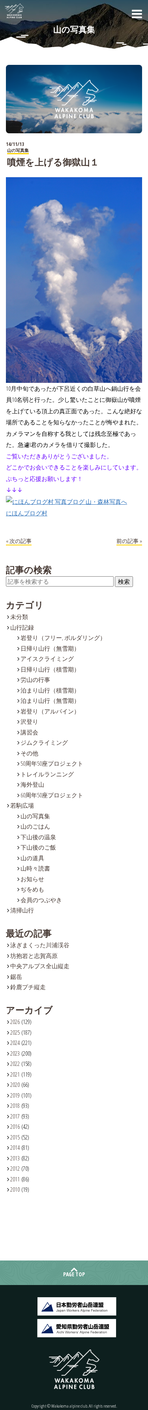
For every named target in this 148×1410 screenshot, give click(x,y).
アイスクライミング (47, 658)
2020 (15, 1084)
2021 (15, 1074)
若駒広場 (22, 805)
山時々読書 (35, 868)
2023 (15, 1053)
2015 (15, 1137)
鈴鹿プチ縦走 (28, 987)
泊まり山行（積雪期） (50, 690)
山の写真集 (35, 816)
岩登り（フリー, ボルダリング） (63, 638)
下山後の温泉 (38, 837)
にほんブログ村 (26, 513)
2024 (15, 1043)
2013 (15, 1158)
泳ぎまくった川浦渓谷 (39, 945)
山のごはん (35, 826)
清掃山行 (22, 910)
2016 (15, 1126)
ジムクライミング (44, 742)
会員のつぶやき (41, 900)
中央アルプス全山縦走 (39, 966)
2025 (15, 1032)
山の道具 (32, 858)
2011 (15, 1179)
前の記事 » (129, 541)
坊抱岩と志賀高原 (34, 956)
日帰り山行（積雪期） (50, 669)
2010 (15, 1189)
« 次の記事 (19, 541)
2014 (15, 1147)
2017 (15, 1116)
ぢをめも (32, 889)
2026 (15, 1022)
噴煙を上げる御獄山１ (53, 162)
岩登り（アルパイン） (50, 711)
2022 (15, 1063)
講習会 (29, 732)
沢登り (29, 721)
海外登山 (32, 784)
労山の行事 (35, 679)
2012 (15, 1168)
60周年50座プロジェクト (52, 795)
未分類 (19, 617)
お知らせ (32, 879)
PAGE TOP (74, 1274)
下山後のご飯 (38, 847)
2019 (15, 1095)
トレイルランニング (47, 774)
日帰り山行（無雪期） (50, 648)
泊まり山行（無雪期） (50, 700)
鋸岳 (16, 976)
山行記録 (22, 627)
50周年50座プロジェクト (52, 763)
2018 (15, 1105)
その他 (29, 753)
